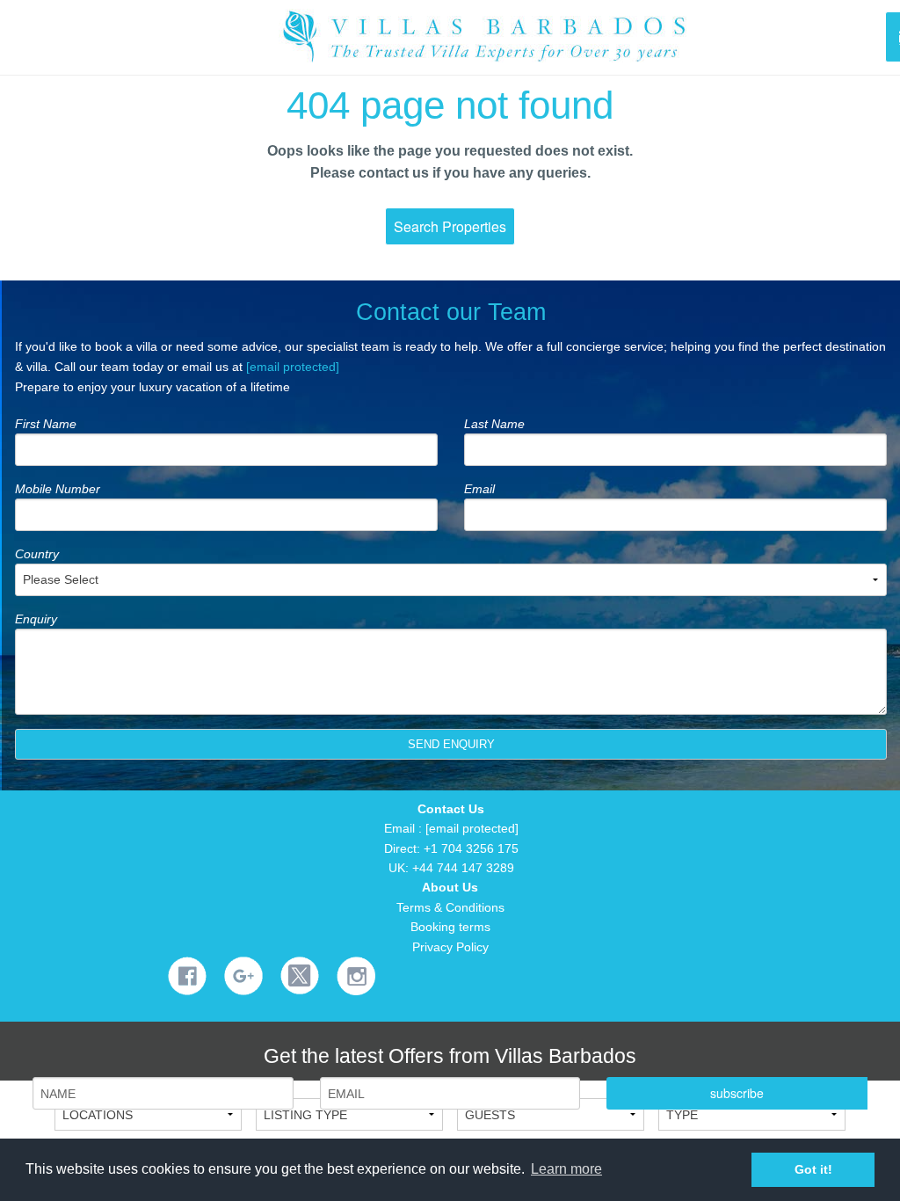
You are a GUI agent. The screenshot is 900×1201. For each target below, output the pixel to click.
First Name (45, 424)
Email (479, 489)
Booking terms (450, 927)
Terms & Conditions (450, 907)
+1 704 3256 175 (471, 848)
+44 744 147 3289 (463, 868)
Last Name (494, 424)
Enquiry (36, 619)
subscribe (737, 1093)
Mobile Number (57, 489)
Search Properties (450, 226)
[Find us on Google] (243, 975)
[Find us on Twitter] (299, 974)
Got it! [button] (813, 1169)
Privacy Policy (450, 947)
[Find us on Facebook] (187, 975)
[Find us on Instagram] (356, 975)
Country (37, 554)
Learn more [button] (566, 1168)
